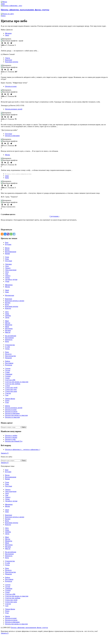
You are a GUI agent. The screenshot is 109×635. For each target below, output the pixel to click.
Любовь (8, 315)
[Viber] (8, 234)
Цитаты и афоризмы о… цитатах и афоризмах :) (22, 449)
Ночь (7, 341)
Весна (7, 248)
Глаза (7, 257)
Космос (7, 302)
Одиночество (10, 345)
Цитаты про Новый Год (13, 441)
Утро (7, 402)
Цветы (7, 406)
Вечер (7, 250)
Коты (7, 304)
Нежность (8, 339)
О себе (7, 347)
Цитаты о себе (10, 439)
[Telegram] (11, 43)
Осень (7, 349)
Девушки (8, 264)
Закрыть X (5, 453)
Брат (6, 242)
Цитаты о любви (11, 435)
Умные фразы (10, 398)
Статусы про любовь (12, 384)
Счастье (8, 393)
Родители (8, 365)
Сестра (7, 370)
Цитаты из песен (11, 411)
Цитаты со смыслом (12, 417)
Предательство (10, 356)
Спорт (7, 378)
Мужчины (9, 328)
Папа (7, 352)
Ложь (7, 314)
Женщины (9, 285)
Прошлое (8, 358)
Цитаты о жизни (11, 437)
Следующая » (54, 216)
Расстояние (9, 363)
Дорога (7, 276)
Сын (6, 395)
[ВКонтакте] (5, 43)
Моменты (8, 325)
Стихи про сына (11, 391)
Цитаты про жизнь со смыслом (16, 415)
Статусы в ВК (10, 380)
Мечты (7, 323)
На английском (10, 336)
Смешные (8, 374)
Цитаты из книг (11, 86)
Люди (7, 317)
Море (7, 326)
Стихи (7, 385)
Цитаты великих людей (13, 109)
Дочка (7, 277)
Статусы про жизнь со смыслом (16, 382)
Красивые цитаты (11, 62)
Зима (7, 176)
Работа (7, 361)
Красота (8, 308)
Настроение (9, 338)
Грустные (8, 134)
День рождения (10, 270)
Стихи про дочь (11, 389)
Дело (7, 266)
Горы (7, 259)
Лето (7, 312)
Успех (7, 400)
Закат (7, 35)
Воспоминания (10, 252)
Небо (7, 178)
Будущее (8, 244)
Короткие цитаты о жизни (14, 301)
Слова (7, 372)
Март (7, 321)
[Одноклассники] (2, 43)
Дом (6, 274)
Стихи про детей (11, 387)
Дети (7, 272)
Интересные (9, 295)
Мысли (7, 332)
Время (7, 253)
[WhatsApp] (8, 43)
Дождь (7, 58)
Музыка (8, 330)
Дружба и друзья (11, 279)
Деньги (7, 268)
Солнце (8, 376)
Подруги (8, 354)
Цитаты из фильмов (12, 136)
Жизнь (7, 155)
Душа (7, 281)
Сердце (7, 368)
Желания (8, 33)
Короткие (8, 60)
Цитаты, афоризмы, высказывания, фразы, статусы (25, 10)
